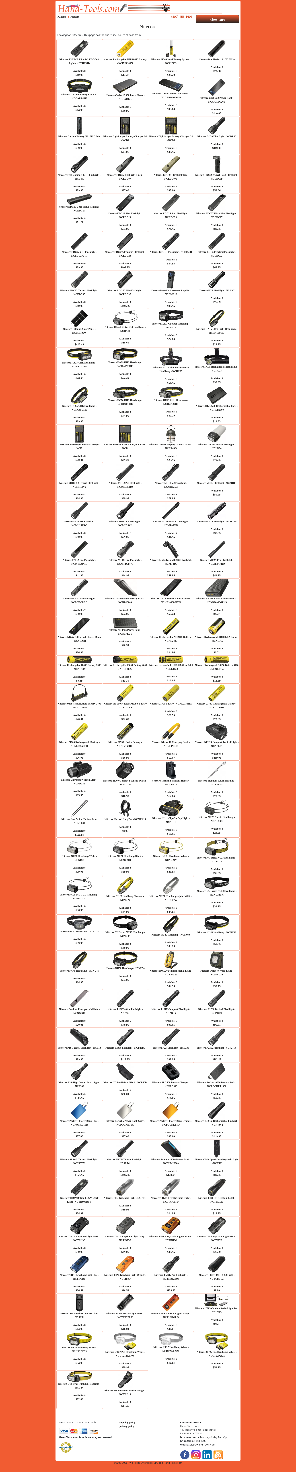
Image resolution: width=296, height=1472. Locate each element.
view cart (217, 20)
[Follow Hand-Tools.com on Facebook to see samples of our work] (184, 1454)
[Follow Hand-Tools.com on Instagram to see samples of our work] (196, 1454)
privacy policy (126, 1426)
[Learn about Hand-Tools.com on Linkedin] (207, 1454)
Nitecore (74, 16)
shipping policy (127, 1422)
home (63, 16)
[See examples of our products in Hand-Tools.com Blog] (218, 1454)
